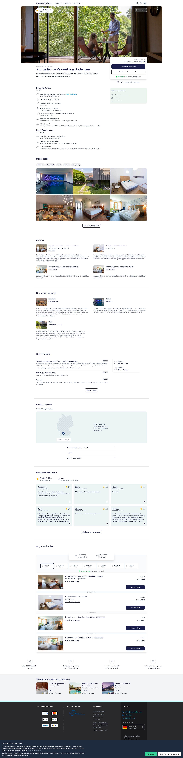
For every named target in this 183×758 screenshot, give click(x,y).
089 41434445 (118, 101)
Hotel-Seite (96, 430)
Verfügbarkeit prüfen (128, 67)
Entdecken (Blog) (98, 714)
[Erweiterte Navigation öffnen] (83, 3)
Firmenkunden (98, 717)
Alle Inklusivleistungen (72, 581)
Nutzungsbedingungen (100, 725)
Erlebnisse (58, 3)
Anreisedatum (82, 555)
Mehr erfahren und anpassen (169, 754)
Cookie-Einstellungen (100, 722)
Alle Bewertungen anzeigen (91, 532)
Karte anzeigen (63, 440)
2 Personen (102, 557)
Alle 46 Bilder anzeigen (91, 226)
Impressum (97, 727)
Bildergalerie (142, 10)
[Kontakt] (137, 3)
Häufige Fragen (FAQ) (100, 730)
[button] (50, 582)
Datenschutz (97, 719)
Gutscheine (67, 3)
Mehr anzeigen (91, 390)
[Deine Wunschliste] (141, 3)
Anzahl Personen (103, 555)
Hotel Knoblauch (71, 94)
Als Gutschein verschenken (128, 72)
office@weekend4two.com (121, 95)
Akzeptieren (151, 754)
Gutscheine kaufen (99, 711)
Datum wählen (82, 557)
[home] (43, 3)
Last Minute (76, 3)
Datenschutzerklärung (34, 750)
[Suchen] (145, 3)
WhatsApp (117, 98)
